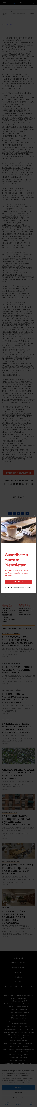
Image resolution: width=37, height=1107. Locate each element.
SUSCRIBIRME (18, 581)
